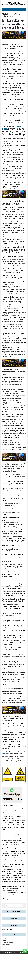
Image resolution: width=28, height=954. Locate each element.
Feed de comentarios (7, 942)
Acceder (4, 938)
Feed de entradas (6, 940)
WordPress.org (6, 944)
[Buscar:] (14, 905)
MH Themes (22, 952)
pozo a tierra (6, 451)
